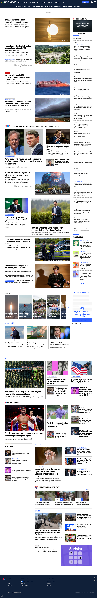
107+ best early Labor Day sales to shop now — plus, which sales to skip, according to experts (85, 276)
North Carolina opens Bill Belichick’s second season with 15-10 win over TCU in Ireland (85, 410)
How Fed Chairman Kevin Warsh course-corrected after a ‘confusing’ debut (48, 229)
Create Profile (82, 320)
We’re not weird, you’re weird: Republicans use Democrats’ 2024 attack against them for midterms (23, 161)
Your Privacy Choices (28, 581)
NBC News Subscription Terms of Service (30, 587)
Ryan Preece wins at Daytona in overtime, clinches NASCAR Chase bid (85, 421)
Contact (10, 581)
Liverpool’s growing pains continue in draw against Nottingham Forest (61, 435)
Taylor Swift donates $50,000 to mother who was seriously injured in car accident (83, 162)
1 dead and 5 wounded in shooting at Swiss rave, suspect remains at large (18, 241)
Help (9, 583)
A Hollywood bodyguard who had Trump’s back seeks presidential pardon (84, 472)
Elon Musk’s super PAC (19, 126)
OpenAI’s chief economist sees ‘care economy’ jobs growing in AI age (16, 219)
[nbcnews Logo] (3, 579)
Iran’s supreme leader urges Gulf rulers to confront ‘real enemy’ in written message (17, 174)
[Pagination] (86, 489)
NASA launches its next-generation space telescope (17, 20)
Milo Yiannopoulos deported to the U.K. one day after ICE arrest (18, 266)
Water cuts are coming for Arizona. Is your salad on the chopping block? (81, 89)
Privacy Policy (24, 578)
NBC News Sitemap (50, 578)
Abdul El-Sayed (30, 126)
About (9, 578)
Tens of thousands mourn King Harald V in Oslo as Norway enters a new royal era (84, 537)
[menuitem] (22, 2)
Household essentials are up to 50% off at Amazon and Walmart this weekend (85, 266)
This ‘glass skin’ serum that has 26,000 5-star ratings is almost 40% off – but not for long (86, 245)
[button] (44, 2)
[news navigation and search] (95, 2)
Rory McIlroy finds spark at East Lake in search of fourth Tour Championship (57, 425)
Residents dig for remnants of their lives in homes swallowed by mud (18, 60)
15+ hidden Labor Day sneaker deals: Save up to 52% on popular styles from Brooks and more (85, 256)
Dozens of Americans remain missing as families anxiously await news (18, 66)
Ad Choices (10, 587)
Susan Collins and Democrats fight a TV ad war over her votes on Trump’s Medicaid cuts (47, 472)
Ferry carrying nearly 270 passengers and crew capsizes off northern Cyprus (18, 77)
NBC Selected (49, 587)
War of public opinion (12, 343)
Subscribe (49, 583)
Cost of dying (31, 343)
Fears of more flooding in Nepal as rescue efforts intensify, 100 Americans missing (18, 48)
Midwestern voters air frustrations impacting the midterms (82, 504)
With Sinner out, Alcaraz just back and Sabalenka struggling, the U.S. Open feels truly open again (85, 433)
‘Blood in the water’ (56, 342)
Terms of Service (24, 585)
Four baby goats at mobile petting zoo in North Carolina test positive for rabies (83, 153)
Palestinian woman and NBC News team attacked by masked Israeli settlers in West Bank (83, 193)
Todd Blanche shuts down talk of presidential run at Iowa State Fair (64, 503)
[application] (52, 54)
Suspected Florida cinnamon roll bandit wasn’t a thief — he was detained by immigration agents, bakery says (83, 211)
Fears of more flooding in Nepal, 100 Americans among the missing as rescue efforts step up (83, 98)
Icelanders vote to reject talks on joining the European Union (84, 526)
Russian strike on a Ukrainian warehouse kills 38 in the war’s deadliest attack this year (82, 144)
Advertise (49, 585)
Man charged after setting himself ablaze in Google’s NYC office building (82, 221)
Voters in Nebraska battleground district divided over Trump (43, 503)
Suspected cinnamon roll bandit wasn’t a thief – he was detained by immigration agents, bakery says (19, 275)
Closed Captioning (51, 581)
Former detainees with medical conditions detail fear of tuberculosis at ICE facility (19, 282)
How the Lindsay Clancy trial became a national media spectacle (56, 381)
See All (83, 283)
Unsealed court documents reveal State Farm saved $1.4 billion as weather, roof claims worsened (18, 103)
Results (51, 126)
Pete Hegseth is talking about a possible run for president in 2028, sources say (84, 452)
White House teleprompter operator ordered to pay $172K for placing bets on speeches (84, 461)
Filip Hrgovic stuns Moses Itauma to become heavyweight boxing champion (83, 107)
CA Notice (23, 583)
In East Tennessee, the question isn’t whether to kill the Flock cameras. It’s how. (81, 381)
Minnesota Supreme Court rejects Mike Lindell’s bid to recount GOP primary (57, 148)
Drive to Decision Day (41, 126)
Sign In (86, 323)
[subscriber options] (91, 2)
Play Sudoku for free (42, 548)
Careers (10, 585)
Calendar (56, 126)
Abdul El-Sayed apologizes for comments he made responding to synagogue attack (62, 162)
